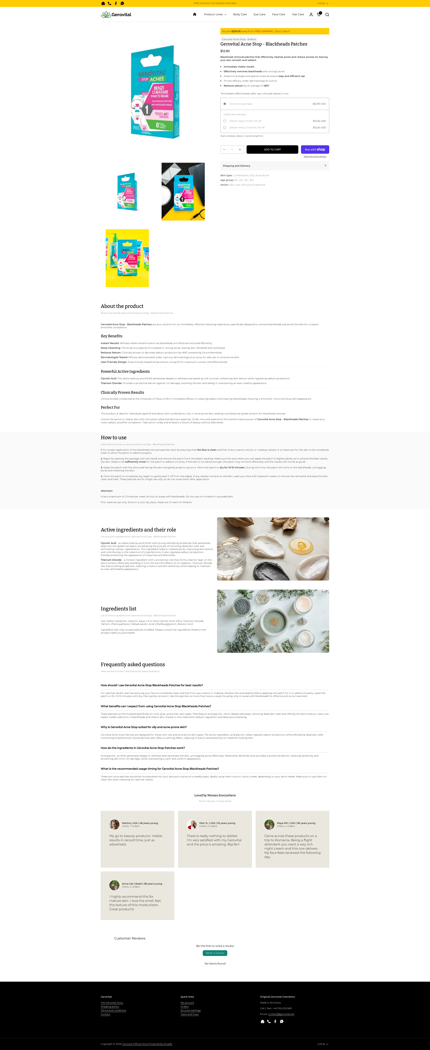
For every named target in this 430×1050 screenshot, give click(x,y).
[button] (327, 14)
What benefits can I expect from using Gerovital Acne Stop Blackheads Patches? (156, 706)
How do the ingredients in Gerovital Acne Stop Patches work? (143, 747)
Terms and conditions (113, 1010)
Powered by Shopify (160, 1043)
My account (187, 1002)
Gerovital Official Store (135, 1043)
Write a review (215, 953)
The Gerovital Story (112, 1002)
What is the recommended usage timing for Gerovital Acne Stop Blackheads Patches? (160, 768)
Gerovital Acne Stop (233, 39)
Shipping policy (110, 1006)
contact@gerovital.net (281, 1014)
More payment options (315, 156)
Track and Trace (190, 1014)
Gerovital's (151, 419)
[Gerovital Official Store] (116, 14)
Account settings (191, 1010)
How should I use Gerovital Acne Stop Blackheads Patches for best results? (152, 685)
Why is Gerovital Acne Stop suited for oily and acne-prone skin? (144, 727)
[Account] (311, 14)
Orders (185, 1006)
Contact (105, 1014)
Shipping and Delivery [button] (236, 165)
